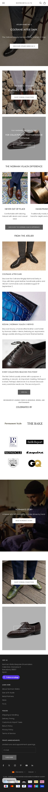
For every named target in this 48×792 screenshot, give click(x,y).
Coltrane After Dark (12, 274)
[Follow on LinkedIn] (32, 765)
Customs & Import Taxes (12, 722)
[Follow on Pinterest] (21, 765)
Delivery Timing (8, 718)
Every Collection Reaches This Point (19, 372)
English (31, 772)
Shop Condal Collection (24, 97)
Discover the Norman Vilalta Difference (24, 227)
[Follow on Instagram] (15, 765)
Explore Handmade (24, 145)
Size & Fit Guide (8, 693)
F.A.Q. (4, 704)
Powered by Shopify (38, 777)
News (4, 700)
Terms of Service (9, 733)
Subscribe (9, 757)
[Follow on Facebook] (3, 765)
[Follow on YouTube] (26, 765)
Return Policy (7, 726)
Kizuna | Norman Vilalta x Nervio (18, 324)
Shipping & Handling (10, 715)
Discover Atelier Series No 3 (24, 46)
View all (24, 392)
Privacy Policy (7, 730)
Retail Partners (8, 696)
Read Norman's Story (24, 521)
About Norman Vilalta (11, 689)
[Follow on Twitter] (9, 765)
